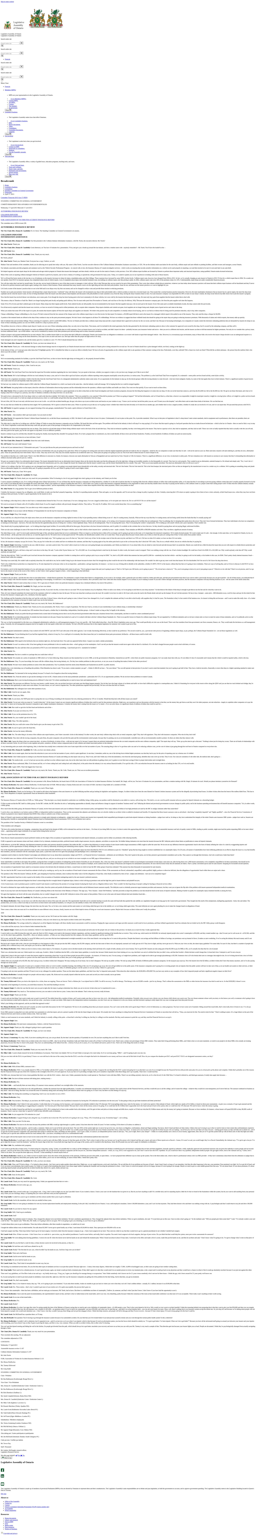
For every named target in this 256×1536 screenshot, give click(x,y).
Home (7, 185)
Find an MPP (9, 1522)
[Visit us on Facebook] (2, 1471)
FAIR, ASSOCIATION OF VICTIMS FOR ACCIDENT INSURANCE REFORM (27, 220)
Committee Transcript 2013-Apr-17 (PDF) (14, 197)
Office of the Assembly (12, 1501)
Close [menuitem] (7, 110)
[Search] (2, 46)
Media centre (9, 1525)
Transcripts (8, 192)
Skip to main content (7, 1)
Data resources (9, 1527)
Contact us (8, 1503)
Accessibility (9, 1508)
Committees (8, 189)
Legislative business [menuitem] (11, 112)
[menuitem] (18, 99)
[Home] (32, 32)
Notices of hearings (11, 1529)
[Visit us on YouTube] (2, 1485)
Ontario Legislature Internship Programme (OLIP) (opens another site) (27, 1507)
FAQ (6, 1523)
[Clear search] (21, 43)
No (23, 1455)
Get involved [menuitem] (9, 136)
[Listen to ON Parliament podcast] (2, 1480)
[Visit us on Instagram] (2, 1467)
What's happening (10, 1510)
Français (7, 59)
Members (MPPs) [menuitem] (10, 90)
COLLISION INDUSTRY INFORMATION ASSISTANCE (11, 215)
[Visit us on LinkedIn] (2, 1477)
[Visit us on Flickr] (2, 1481)
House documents (10, 1518)
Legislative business (11, 187)
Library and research (11, 1520)
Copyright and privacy (10, 1533)
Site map (3, 1494)
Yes (19, 1455)
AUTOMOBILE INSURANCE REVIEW (14, 211)
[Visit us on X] (2, 1473)
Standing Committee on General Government (19, 190)
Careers (7, 1505)
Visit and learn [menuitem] (9, 156)
